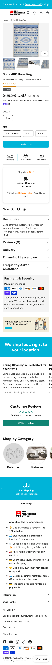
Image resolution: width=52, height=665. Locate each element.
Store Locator (10, 634)
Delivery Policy (25, 193)
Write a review (26, 423)
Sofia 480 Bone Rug (18, 20)
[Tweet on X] (12, 209)
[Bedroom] (36, 453)
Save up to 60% (33, 4)
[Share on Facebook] (18, 209)
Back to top (26, 503)
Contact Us (9, 627)
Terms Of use (20, 661)
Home (5, 20)
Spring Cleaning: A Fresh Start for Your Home (24, 366)
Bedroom (37, 467)
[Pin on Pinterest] (24, 209)
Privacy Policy (8, 661)
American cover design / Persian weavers (22, 79)
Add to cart (26, 144)
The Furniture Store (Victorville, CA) (23, 658)
